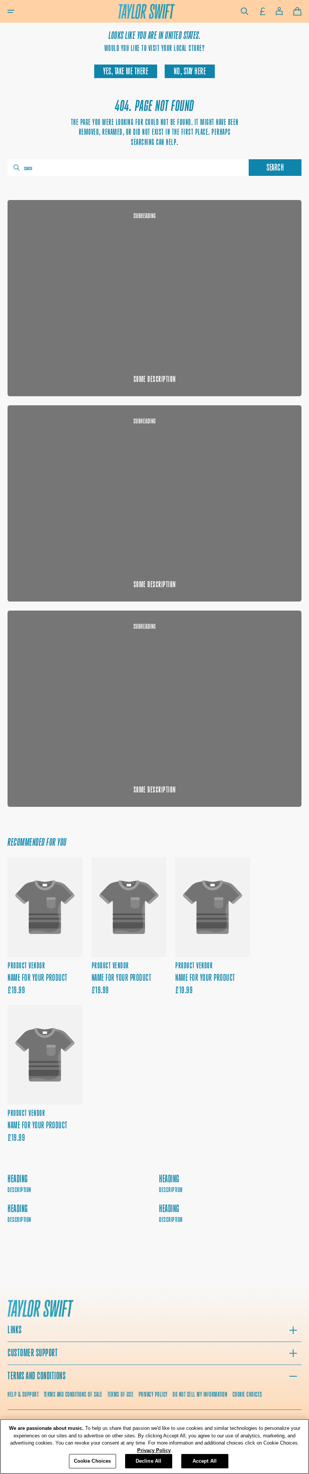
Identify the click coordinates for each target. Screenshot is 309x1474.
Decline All (148, 1461)
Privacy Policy (154, 1450)
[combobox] (127, 167)
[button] (11, 11)
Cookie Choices (247, 1394)
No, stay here (190, 71)
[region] (154, 1446)
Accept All (205, 1461)
